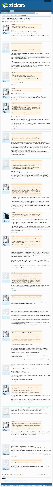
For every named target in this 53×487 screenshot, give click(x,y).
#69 (50, 232)
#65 (50, 126)
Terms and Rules (44, 485)
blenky (4, 220)
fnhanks (13, 128)
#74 (50, 360)
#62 (50, 68)
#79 (50, 456)
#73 (50, 326)
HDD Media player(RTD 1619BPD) (12, 19)
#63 (50, 84)
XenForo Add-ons (22, 485)
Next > (23, 21)
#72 (50, 305)
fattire (4, 32)
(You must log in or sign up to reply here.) (44, 474)
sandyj (4, 50)
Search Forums (4, 12)
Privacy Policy (49, 485)
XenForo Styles (28, 485)
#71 (50, 288)
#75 (50, 381)
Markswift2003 (23, 19)
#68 (50, 208)
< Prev (8, 21)
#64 (50, 99)
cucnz (4, 317)
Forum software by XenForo (10, 485)
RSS (51, 483)
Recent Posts (10, 12)
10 (20, 21)
